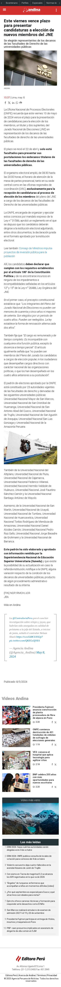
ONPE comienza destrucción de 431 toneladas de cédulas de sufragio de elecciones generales (44, 735)
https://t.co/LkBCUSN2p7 (29, 636)
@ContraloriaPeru (23, 618)
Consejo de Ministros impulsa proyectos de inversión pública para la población (28, 252)
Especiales (37, 3)
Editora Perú (11, 975)
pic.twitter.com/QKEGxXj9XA (24, 640)
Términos (41, 975)
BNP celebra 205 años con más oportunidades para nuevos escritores (44, 778)
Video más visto (30, 800)
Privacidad (52, 975)
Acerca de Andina (27, 975)
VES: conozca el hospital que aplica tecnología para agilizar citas (43, 756)
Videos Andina (15, 698)
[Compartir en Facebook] (52, 721)
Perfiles (25, 3)
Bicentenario (12, 3)
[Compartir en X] (55, 721)
